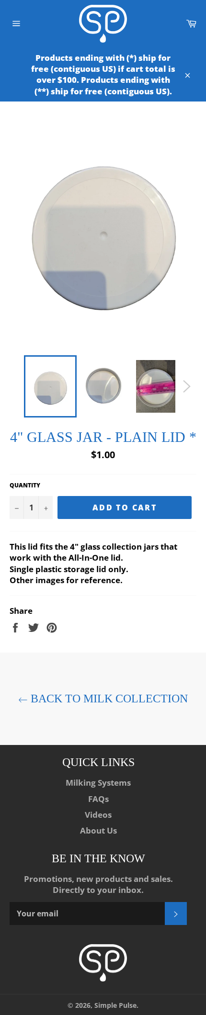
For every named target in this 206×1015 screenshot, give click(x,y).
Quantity (25, 485)
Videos (98, 814)
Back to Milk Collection (108, 698)
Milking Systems (98, 782)
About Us (98, 830)
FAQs (98, 798)
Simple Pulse (115, 1005)
